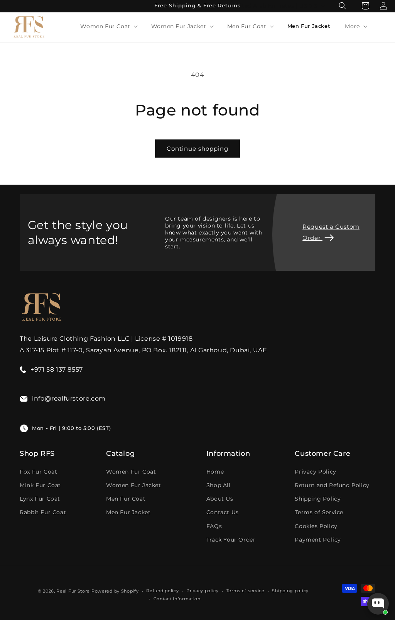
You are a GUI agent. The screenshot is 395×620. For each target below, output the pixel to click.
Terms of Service (319, 512)
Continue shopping (197, 148)
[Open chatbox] (378, 604)
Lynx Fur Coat (40, 498)
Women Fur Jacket (133, 485)
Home (215, 471)
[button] (108, 26)
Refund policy (162, 590)
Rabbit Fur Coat (43, 512)
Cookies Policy (316, 526)
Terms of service (245, 590)
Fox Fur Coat (38, 471)
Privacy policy (202, 590)
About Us (219, 498)
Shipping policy (290, 590)
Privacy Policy (315, 471)
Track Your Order (231, 539)
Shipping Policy (318, 498)
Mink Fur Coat (40, 485)
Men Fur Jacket (128, 512)
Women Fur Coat (131, 471)
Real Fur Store (73, 591)
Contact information (177, 598)
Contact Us (222, 512)
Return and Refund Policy (332, 485)
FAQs (214, 526)
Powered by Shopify (115, 591)
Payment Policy (318, 539)
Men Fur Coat (125, 498)
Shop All (218, 485)
